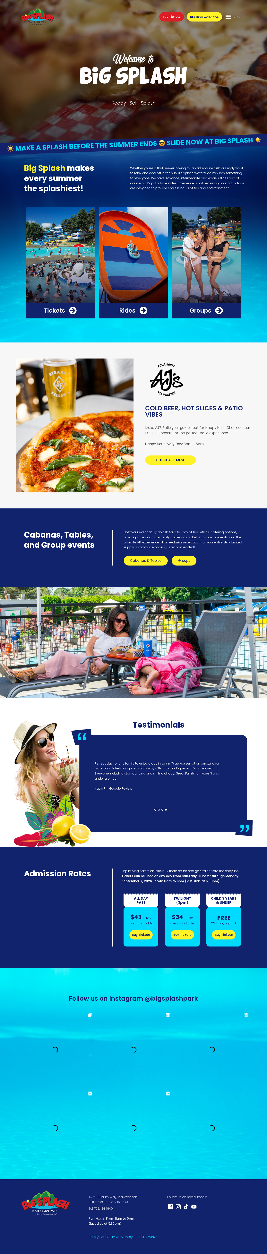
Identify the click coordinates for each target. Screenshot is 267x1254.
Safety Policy (98, 1237)
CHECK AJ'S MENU (170, 460)
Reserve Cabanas (204, 16)
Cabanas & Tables (145, 560)
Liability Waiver (148, 1237)
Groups (184, 560)
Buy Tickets (172, 16)
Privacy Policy (122, 1237)
